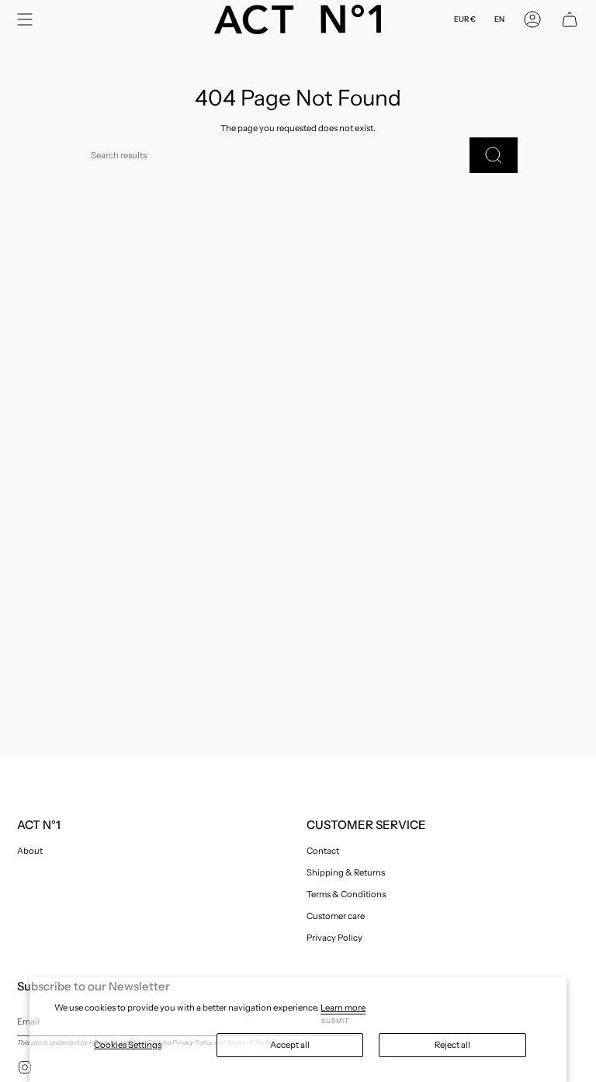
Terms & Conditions (346, 894)
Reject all (452, 1044)
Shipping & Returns (346, 872)
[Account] (532, 19)
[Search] (494, 155)
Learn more (343, 1007)
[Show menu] (24, 19)
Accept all (290, 1044)
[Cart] (569, 19)
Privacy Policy (334, 937)
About (30, 850)
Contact (323, 850)
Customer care (336, 915)
